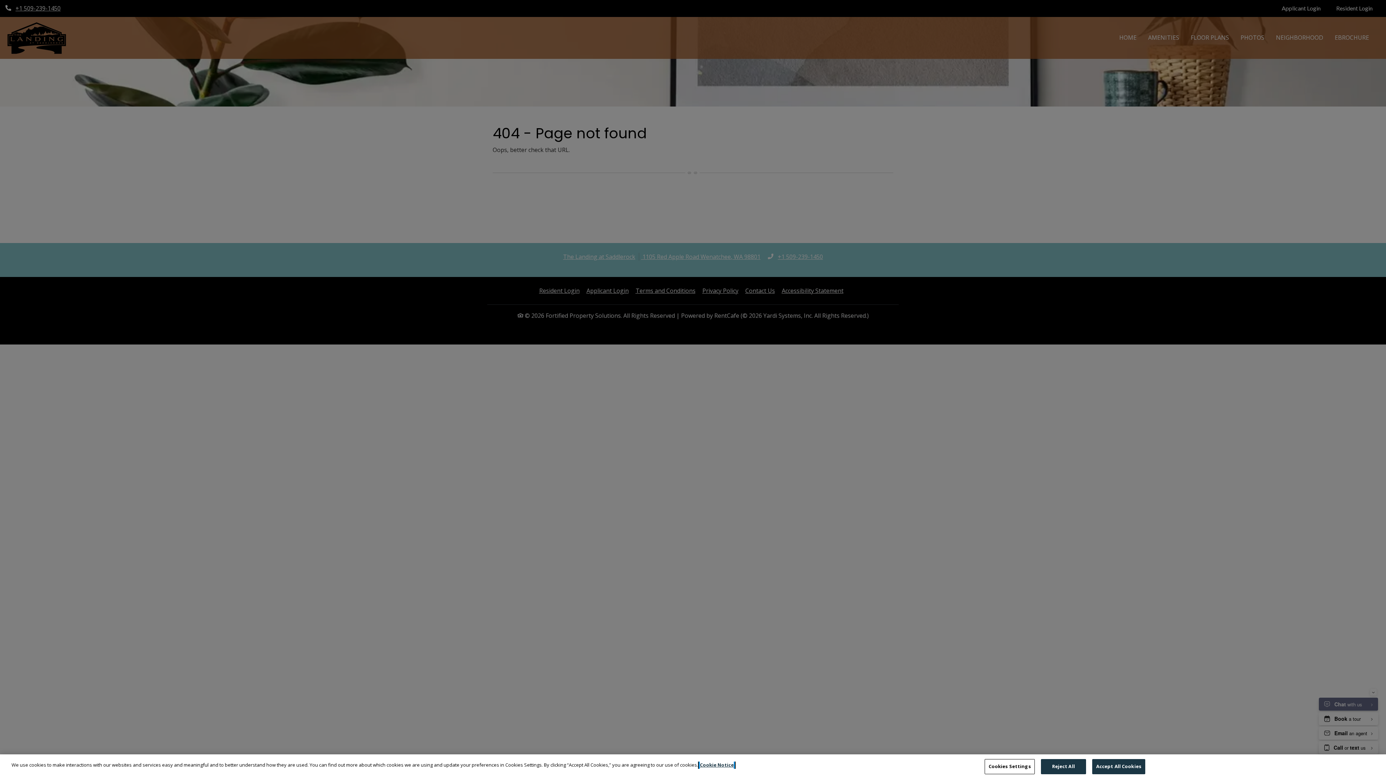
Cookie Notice (717, 765)
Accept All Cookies (1118, 766)
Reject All (1063, 766)
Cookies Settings (1010, 766)
